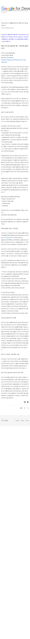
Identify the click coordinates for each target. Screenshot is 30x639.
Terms (27, 420)
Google (17, 420)
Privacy (22, 420)
